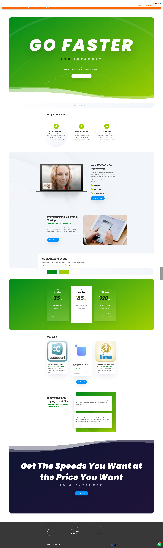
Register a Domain (75, 525)
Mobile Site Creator (75, 533)
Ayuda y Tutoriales (48, 7)
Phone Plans (53, 239)
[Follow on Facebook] (153, 3)
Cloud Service (74, 529)
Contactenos (38, 7)
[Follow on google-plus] (158, 3)
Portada (4, 7)
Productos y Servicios (13, 7)
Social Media (98, 531)
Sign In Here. (86, 105)
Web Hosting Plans (75, 527)
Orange (51, 366)
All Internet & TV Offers (81, 76)
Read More (81, 381)
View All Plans (81, 493)
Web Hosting (98, 525)
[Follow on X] (155, 3)
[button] (159, 544)
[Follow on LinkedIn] (160, 3)
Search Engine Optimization (101, 529)
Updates (62, 366)
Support (145, 5)
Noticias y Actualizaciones (27, 7)
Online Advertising (99, 533)
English (57, 7)
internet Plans (98, 198)
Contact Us (139, 5)
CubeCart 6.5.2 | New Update (55, 364)
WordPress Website (75, 531)
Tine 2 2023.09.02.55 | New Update (105, 364)
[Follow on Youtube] (156, 3)
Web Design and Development (102, 527)
